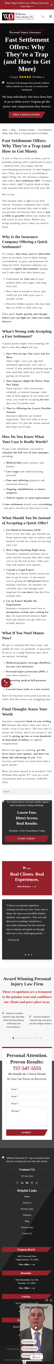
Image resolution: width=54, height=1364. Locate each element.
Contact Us (27, 1233)
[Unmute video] (36, 1328)
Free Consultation (26, 114)
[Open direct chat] (47, 1300)
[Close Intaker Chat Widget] (51, 1300)
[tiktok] (36, 1182)
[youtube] (27, 1182)
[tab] (22, 954)
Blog (13, 130)
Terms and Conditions (13, 1360)
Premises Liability (27, 130)
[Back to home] (18, 16)
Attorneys (27, 1215)
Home (4, 130)
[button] (50, 16)
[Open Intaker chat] (24, 1362)
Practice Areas (27, 1209)
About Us (27, 1203)
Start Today (26, 838)
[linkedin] (22, 1182)
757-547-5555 (27, 1068)
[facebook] (17, 1182)
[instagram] (31, 1182)
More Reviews (24, 886)
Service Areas (27, 1227)
